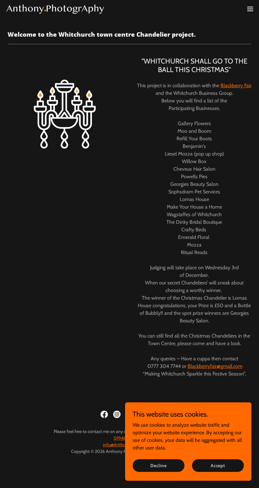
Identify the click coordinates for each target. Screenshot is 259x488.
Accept (218, 465)
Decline (158, 465)
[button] (250, 9)
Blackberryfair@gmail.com (215, 366)
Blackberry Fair (235, 85)
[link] (55, 9)
